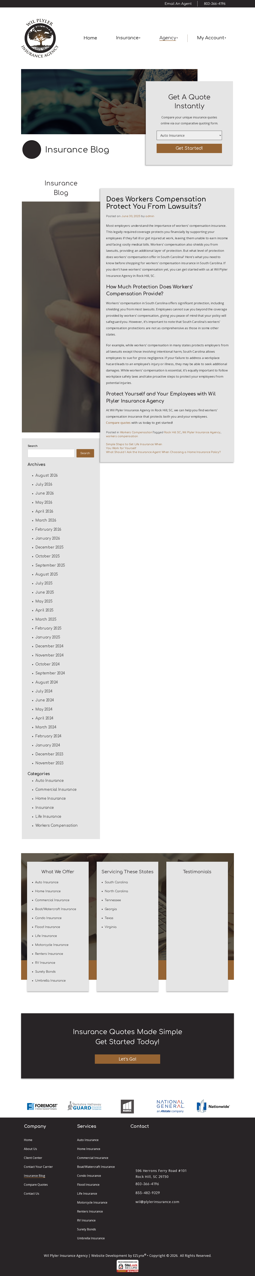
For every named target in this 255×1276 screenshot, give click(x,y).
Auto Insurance (49, 781)
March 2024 (45, 727)
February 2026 (48, 529)
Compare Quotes (36, 1185)
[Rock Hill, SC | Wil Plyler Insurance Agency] (39, 38)
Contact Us (31, 1193)
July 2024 (43, 691)
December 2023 (49, 754)
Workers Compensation (56, 825)
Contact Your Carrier (38, 1167)
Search (33, 445)
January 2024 (47, 745)
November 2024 (49, 655)
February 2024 (48, 736)
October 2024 (47, 664)
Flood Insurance (47, 927)
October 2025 (47, 556)
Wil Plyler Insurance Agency (201, 432)
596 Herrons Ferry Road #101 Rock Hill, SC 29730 (161, 1173)
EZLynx (138, 1255)
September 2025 (50, 565)
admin (149, 216)
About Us (30, 1149)
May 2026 (43, 502)
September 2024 (50, 673)
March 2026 (45, 520)
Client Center (33, 1158)
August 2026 (46, 475)
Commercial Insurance (56, 790)
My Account (210, 37)
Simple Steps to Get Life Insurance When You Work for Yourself (134, 446)
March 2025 (45, 619)
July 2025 (43, 583)
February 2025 (48, 628)
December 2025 (49, 547)
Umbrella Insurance (50, 980)
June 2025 (44, 592)
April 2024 (44, 718)
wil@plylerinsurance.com (157, 1201)
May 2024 (43, 709)
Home (90, 38)
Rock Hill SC (172, 432)
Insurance (127, 37)
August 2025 (46, 574)
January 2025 (47, 637)
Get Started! (189, 148)
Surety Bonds (45, 971)
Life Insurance (48, 817)
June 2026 (44, 493)
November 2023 (49, 763)
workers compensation (122, 436)
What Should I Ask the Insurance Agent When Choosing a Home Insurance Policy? (163, 452)
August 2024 (46, 682)
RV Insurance (45, 962)
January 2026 (47, 538)
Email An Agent (178, 4)
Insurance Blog (34, 1176)
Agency (167, 37)
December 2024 (49, 646)
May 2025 (43, 601)
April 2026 (44, 511)
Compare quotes (118, 422)
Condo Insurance (48, 918)
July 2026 (43, 484)
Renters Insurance (49, 954)
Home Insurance (50, 798)
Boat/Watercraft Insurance (55, 909)
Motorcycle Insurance (52, 945)
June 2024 (44, 700)
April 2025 (44, 610)
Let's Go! (127, 1059)
